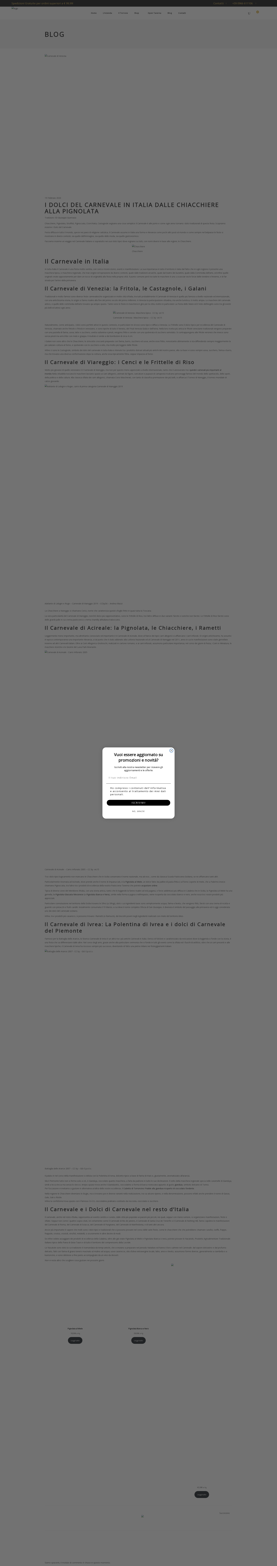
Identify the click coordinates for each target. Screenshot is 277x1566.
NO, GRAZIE (138, 811)
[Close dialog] (171, 750)
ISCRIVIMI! (139, 802)
